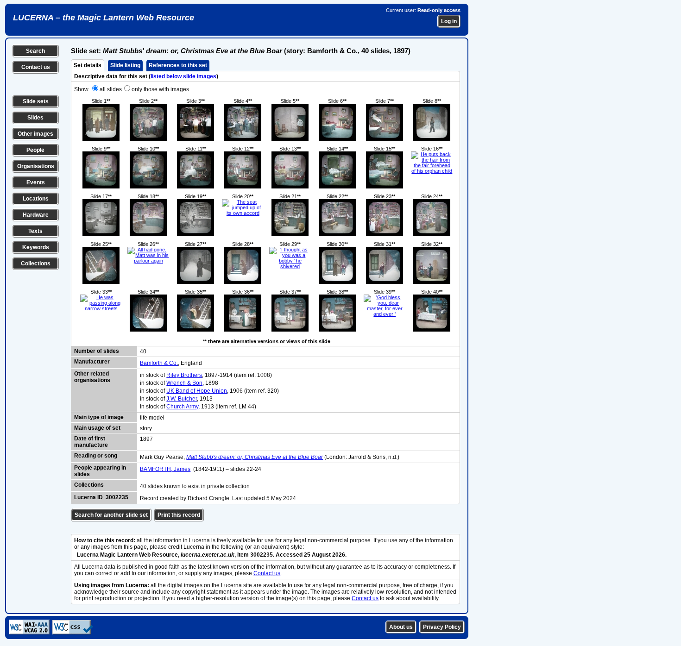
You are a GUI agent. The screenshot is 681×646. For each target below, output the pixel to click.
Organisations (35, 166)
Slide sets (36, 101)
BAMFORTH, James (165, 469)
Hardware (36, 215)
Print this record (179, 515)
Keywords (35, 247)
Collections (35, 263)
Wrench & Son (184, 383)
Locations (36, 198)
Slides (35, 117)
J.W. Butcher (181, 398)
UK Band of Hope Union (196, 391)
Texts (35, 231)
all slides (111, 89)
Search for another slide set (111, 515)
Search (35, 51)
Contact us (35, 67)
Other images (35, 134)
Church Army (182, 406)
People (35, 150)
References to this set (178, 65)
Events (35, 182)
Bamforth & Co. (159, 363)
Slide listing (125, 65)
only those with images (160, 89)
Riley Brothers (184, 375)
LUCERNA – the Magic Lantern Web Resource (103, 17)
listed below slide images (183, 76)
